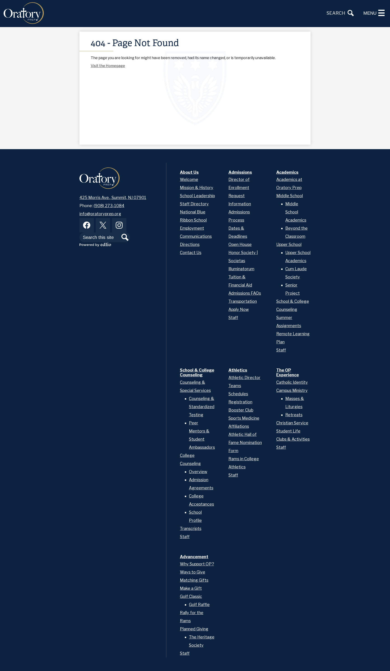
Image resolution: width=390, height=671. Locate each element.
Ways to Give (192, 572)
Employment (192, 228)
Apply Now (238, 309)
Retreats (293, 414)
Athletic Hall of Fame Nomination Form (245, 442)
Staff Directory (194, 203)
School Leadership (197, 195)
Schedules (238, 393)
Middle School (289, 195)
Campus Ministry (292, 390)
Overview (198, 471)
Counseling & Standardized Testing (201, 406)
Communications (196, 236)
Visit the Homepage (108, 66)
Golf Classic (191, 596)
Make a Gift (191, 588)
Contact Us (190, 252)
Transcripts (190, 528)
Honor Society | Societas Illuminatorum (243, 260)
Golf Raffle (199, 604)
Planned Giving (194, 629)
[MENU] (381, 13)
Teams (234, 385)
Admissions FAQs (244, 293)
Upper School (289, 244)
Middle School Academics (295, 211)
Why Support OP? (197, 564)
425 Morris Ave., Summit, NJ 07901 (112, 197)
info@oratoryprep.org (100, 213)
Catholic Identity (292, 382)
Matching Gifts (194, 580)
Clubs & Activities (293, 439)
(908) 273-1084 (109, 205)
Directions (190, 244)
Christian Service (292, 423)
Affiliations (238, 426)
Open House (240, 244)
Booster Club (240, 410)
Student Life (288, 431)
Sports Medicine (243, 418)
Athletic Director (244, 377)
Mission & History (196, 187)
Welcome (189, 179)
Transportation (242, 301)
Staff (233, 317)
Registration (240, 402)
